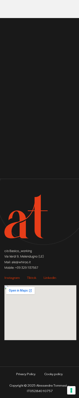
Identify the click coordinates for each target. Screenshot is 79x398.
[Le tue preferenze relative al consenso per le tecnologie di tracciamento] (71, 390)
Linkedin (50, 278)
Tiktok (31, 278)
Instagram (12, 278)
